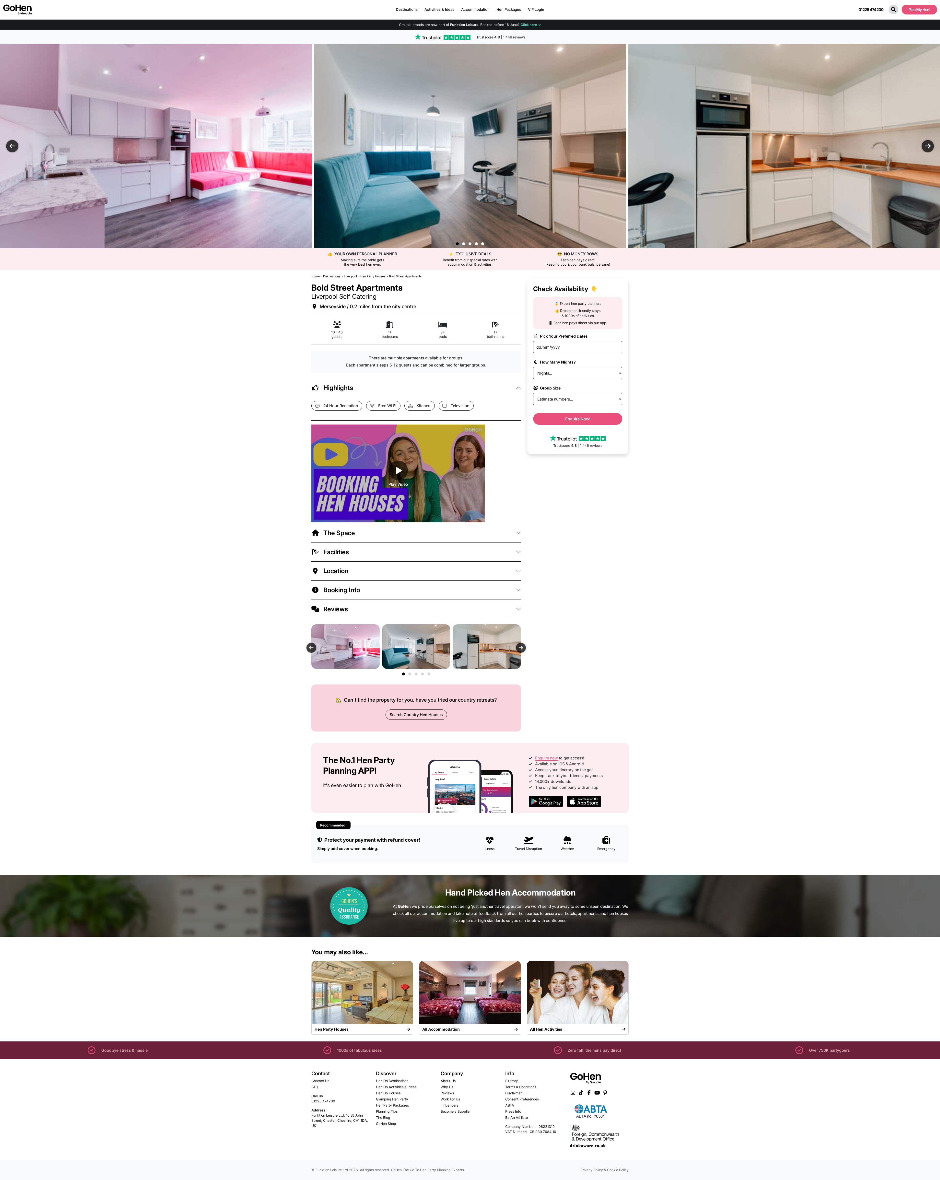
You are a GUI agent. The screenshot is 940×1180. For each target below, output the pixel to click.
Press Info (513, 1111)
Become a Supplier (456, 1111)
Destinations (407, 9)
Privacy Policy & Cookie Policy (604, 1170)
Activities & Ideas (439, 9)
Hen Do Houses (388, 1093)
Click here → (530, 25)
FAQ (314, 1087)
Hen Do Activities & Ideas (396, 1087)
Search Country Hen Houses (416, 714)
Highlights (338, 387)
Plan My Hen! (919, 9)
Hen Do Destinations (392, 1081)
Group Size (550, 388)
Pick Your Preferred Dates (563, 336)
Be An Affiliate (516, 1117)
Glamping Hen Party (392, 1099)
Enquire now (546, 757)
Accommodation (475, 9)
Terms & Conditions (520, 1087)
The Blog (383, 1117)
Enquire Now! (577, 418)
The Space (339, 533)
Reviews (335, 609)
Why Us (447, 1087)
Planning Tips (387, 1111)
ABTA (509, 1105)
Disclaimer (513, 1093)
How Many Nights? (557, 362)
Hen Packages (508, 9)
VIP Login (536, 9)
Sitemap (511, 1081)
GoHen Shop (386, 1123)
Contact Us (320, 1081)
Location (335, 571)
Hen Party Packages (392, 1105)
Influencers (449, 1105)
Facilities (336, 552)
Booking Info (341, 590)
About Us (448, 1081)
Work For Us (450, 1099)
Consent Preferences (522, 1099)
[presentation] (12, 146)
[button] (893, 9)
